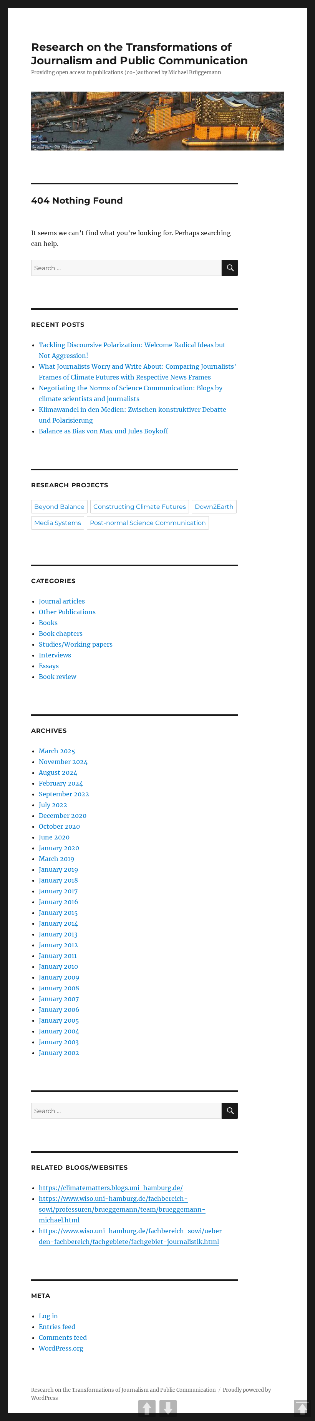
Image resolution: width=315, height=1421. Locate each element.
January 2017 (58, 891)
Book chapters (61, 633)
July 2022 (53, 805)
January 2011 (58, 956)
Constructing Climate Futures (139, 506)
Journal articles (62, 601)
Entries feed (57, 1327)
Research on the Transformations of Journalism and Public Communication (139, 53)
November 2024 (63, 762)
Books (48, 623)
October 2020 (59, 826)
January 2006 (59, 1009)
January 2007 (59, 999)
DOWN (168, 1408)
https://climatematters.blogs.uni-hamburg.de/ (111, 1188)
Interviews (55, 655)
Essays (49, 666)
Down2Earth (214, 506)
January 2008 (59, 988)
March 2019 (57, 859)
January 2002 (59, 1053)
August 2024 (58, 772)
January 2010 (58, 966)
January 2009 (59, 977)
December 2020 (62, 815)
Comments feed (63, 1337)
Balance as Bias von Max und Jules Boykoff (103, 431)
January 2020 (59, 848)
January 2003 (59, 1042)
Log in (48, 1316)
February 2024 (61, 783)
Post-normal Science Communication (148, 523)
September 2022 (64, 794)
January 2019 (58, 869)
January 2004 (59, 1031)
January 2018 (58, 880)
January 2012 (58, 945)
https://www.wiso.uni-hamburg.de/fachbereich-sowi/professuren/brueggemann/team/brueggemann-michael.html (122, 1209)
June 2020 (54, 837)
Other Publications (67, 612)
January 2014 (58, 923)
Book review (57, 676)
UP (147, 1408)
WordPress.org (61, 1348)
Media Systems (57, 523)
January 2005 (59, 1020)
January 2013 (58, 934)
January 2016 (58, 902)
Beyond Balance (59, 506)
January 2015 (58, 912)
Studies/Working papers (76, 644)
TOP (302, 1408)
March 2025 (57, 751)
